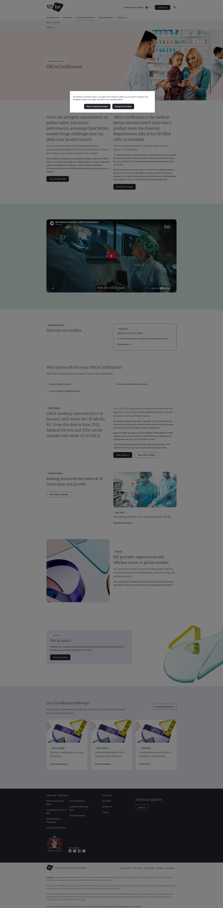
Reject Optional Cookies (97, 106)
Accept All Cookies (123, 106)
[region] (112, 102)
